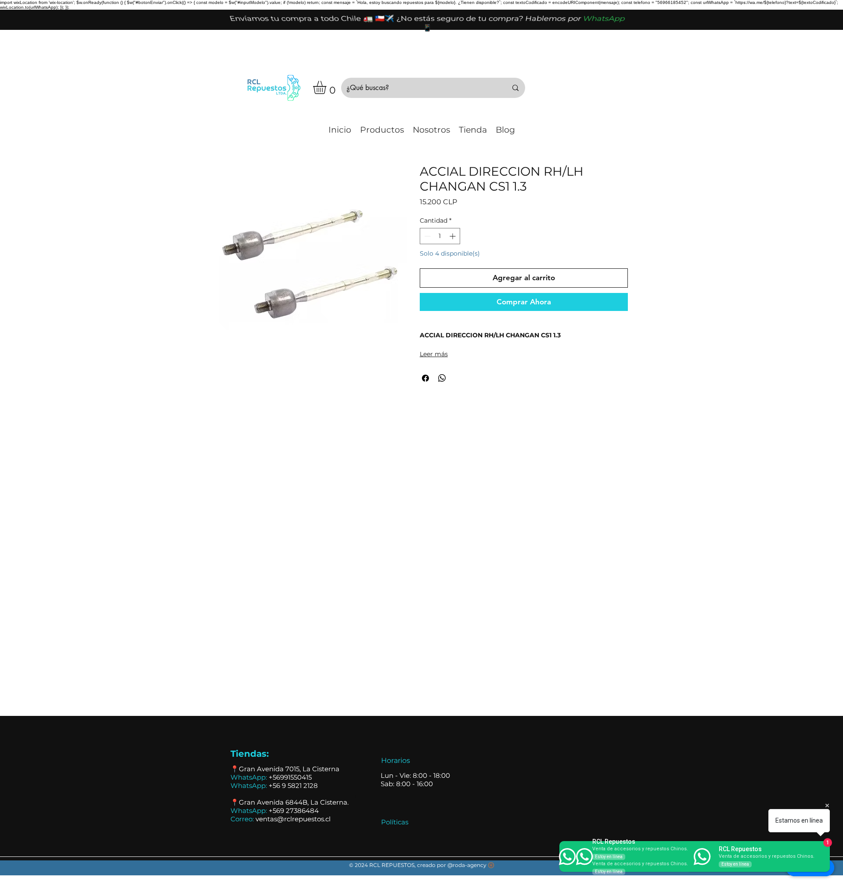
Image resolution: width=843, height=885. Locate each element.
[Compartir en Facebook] (425, 378)
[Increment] (453, 236)
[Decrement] (426, 236)
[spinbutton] (440, 236)
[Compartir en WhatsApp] (442, 378)
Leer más (434, 354)
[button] (327, 87)
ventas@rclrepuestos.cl (293, 819)
